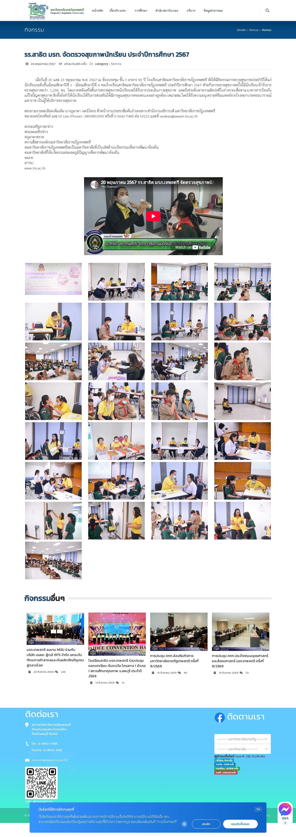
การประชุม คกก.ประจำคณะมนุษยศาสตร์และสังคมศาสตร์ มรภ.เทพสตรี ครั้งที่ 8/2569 (178, 661)
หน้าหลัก (97, 10)
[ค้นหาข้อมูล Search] (267, 10)
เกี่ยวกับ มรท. (118, 10)
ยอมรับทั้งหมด (240, 824)
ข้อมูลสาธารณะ (213, 10)
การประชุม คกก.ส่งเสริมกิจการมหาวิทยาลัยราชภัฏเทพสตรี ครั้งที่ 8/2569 (112, 661)
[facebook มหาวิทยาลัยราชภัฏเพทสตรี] (220, 716)
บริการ (191, 10)
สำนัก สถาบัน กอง (167, 10)
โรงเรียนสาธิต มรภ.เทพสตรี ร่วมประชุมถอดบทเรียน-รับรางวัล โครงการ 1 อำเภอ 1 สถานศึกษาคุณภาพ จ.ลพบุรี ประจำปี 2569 (55, 668)
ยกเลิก (206, 824)
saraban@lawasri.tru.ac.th (49, 760)
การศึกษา (141, 10)
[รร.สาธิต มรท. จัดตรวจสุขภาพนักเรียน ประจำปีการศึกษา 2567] (53, 279)
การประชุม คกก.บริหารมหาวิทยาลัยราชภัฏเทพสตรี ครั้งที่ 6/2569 (237, 658)
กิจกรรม (254, 30)
